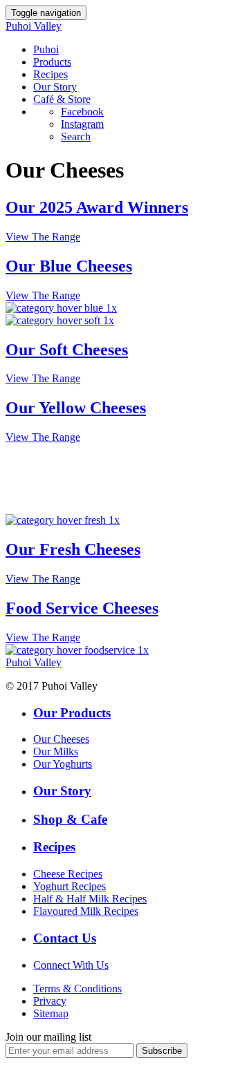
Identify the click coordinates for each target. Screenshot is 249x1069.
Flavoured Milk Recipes (85, 911)
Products (52, 62)
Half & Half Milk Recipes (90, 899)
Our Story (55, 87)
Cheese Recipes (67, 874)
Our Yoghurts (62, 764)
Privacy (49, 1001)
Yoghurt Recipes (69, 886)
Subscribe (162, 1051)
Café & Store (62, 99)
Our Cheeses (61, 739)
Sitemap (50, 1013)
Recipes (50, 74)
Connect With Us (71, 965)
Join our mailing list (48, 1037)
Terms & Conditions (77, 988)
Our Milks (55, 751)
